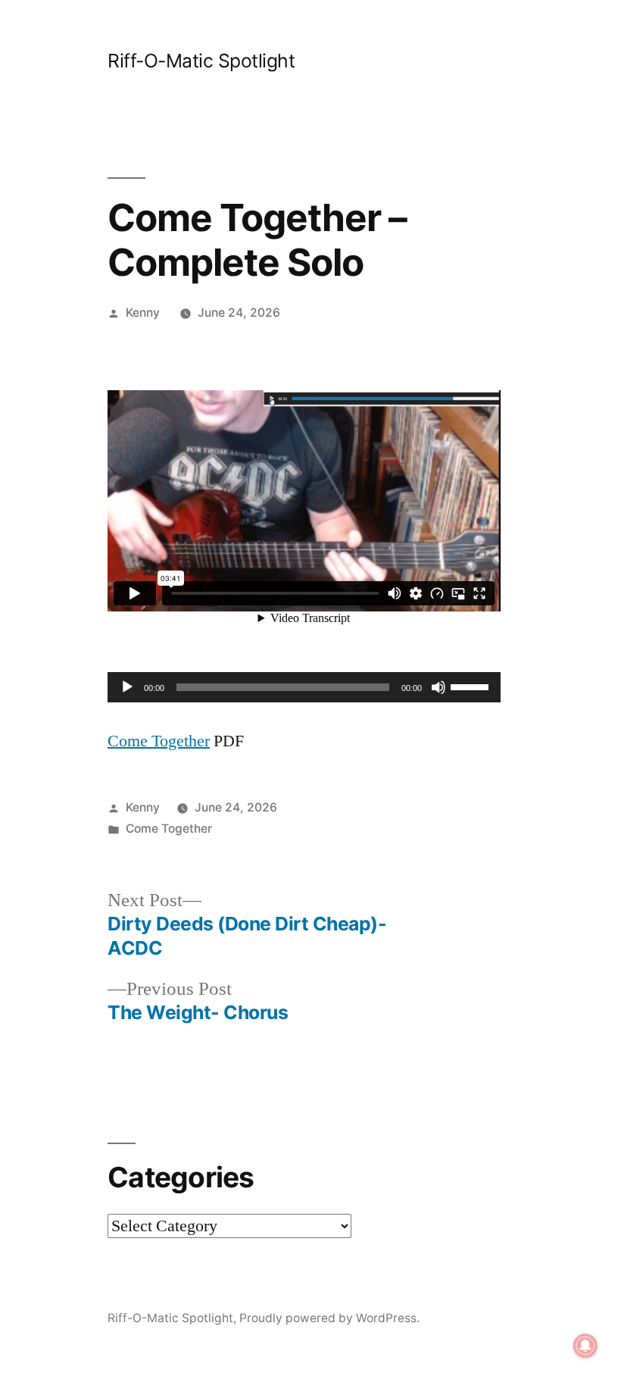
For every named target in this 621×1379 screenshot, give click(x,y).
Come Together (159, 741)
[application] (304, 687)
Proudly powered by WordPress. (329, 1318)
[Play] (127, 687)
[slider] (472, 685)
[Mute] (438, 687)
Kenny (143, 312)
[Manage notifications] (585, 1346)
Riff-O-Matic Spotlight (201, 60)
